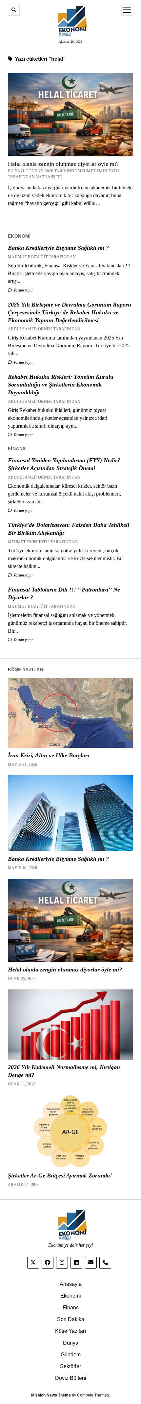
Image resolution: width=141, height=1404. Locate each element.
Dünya (70, 1343)
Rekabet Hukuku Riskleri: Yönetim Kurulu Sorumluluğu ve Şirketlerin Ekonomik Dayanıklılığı (60, 384)
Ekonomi (70, 1296)
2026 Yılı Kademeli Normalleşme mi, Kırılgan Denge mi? (64, 1071)
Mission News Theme (51, 1395)
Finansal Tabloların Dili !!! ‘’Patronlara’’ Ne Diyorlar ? (64, 593)
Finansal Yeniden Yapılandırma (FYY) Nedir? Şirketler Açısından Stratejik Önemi (64, 464)
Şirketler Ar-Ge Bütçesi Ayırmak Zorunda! (60, 1175)
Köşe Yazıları (70, 1331)
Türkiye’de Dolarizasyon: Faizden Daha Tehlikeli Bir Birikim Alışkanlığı (68, 529)
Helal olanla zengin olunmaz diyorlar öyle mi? (63, 164)
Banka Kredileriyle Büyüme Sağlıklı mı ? (58, 248)
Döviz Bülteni (70, 1378)
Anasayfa (71, 1284)
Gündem (71, 1354)
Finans (71, 1307)
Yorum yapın (22, 290)
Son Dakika (70, 1319)
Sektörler (70, 1366)
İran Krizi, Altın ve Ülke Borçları (48, 755)
